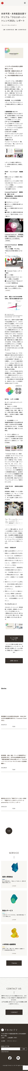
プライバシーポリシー (12, 1041)
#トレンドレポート (12, 25)
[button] (25, 3)
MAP (4, 1038)
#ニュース (4, 25)
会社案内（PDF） (13, 1038)
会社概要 (4, 1041)
